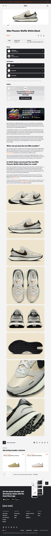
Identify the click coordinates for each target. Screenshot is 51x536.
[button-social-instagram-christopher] (34, 442)
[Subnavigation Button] (3, 6)
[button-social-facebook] (39, 442)
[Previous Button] (4, 474)
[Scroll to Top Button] (46, 483)
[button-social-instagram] (37, 442)
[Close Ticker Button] (47, 2)
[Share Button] (38, 35)
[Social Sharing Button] (4, 442)
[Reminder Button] (41, 35)
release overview (15, 177)
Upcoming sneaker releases (14, 450)
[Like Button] (43, 35)
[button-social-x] (47, 442)
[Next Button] (8, 474)
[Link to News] (6, 6)
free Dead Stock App (25, 181)
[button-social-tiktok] (45, 442)
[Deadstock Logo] (25, 6)
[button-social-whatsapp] (42, 442)
